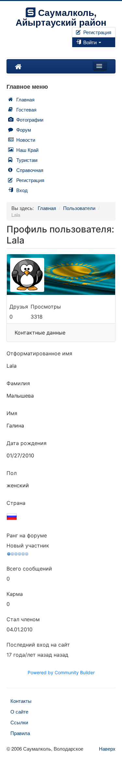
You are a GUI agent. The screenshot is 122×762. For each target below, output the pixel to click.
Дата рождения (27, 443)
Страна (16, 503)
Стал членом (23, 619)
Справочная (29, 169)
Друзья (18, 306)
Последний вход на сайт (38, 644)
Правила (20, 732)
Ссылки (19, 722)
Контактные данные (40, 332)
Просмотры (46, 306)
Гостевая (26, 109)
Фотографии (29, 119)
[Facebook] (72, 50)
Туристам (26, 159)
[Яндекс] (80, 50)
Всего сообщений (29, 568)
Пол (12, 473)
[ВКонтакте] (75, 50)
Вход (22, 190)
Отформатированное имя (39, 353)
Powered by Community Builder (61, 672)
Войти (90, 42)
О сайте (19, 711)
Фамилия (18, 383)
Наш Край (27, 149)
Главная (25, 99)
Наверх (107, 748)
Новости (25, 139)
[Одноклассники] (77, 50)
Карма (15, 594)
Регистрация (96, 32)
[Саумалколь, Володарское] (18, 66)
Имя (12, 413)
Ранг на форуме (27, 535)
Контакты (21, 700)
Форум (23, 129)
